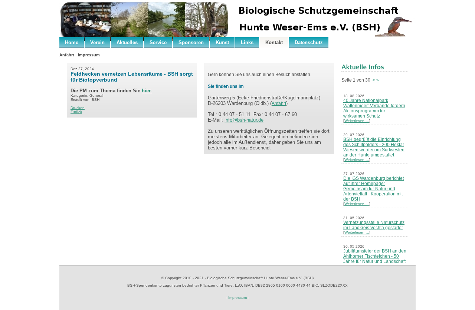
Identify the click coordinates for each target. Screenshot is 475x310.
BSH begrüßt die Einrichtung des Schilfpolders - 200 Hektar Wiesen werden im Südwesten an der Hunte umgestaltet (373, 147)
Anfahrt (66, 55)
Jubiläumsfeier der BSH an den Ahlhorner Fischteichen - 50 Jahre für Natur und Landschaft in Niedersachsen (374, 258)
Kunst (222, 42)
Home (71, 42)
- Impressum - (237, 298)
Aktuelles (127, 42)
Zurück (76, 112)
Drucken (78, 108)
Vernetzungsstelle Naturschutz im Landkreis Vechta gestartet (373, 225)
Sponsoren (191, 42)
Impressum (89, 55)
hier (146, 90)
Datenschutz (309, 42)
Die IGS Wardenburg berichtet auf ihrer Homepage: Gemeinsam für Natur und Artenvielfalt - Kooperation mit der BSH (373, 189)
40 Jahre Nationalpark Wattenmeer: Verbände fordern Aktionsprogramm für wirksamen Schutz (374, 108)
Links (247, 42)
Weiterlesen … (356, 121)
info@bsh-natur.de (244, 120)
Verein (97, 42)
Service (158, 42)
